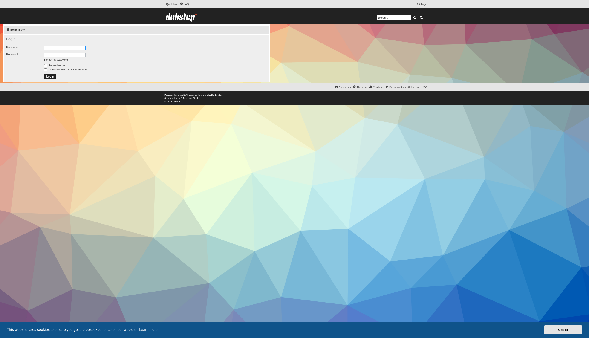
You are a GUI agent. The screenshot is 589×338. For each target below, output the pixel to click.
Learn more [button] (148, 330)
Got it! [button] (563, 330)
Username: (12, 47)
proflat (173, 98)
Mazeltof (187, 98)
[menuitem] (184, 4)
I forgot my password (56, 59)
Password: (12, 54)
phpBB (181, 95)
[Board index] (181, 16)
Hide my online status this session (67, 69)
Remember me (56, 65)
